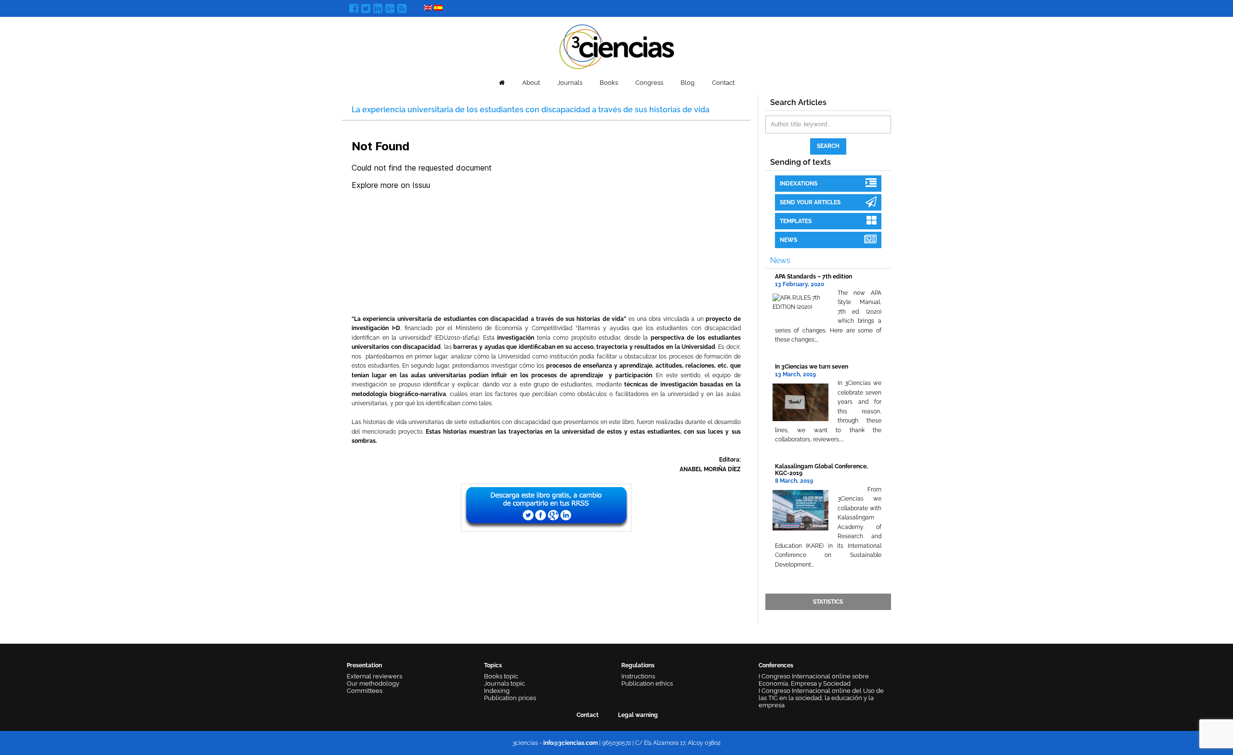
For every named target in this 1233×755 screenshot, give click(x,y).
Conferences (776, 665)
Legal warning (638, 715)
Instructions (638, 676)
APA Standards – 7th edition (813, 276)
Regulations (638, 665)
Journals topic (504, 683)
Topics (493, 665)
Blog (688, 82)
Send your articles (810, 202)
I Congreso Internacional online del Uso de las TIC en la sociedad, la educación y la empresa (821, 698)
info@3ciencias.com (570, 743)
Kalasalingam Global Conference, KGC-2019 (821, 469)
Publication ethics (647, 683)
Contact (723, 82)
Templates (796, 221)
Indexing (497, 690)
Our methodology (373, 683)
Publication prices (510, 698)
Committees (364, 690)
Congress (649, 82)
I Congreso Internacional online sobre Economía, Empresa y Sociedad (814, 680)
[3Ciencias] (616, 45)
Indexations (798, 183)
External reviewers (374, 676)
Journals (569, 82)
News (788, 240)
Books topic (501, 676)
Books (609, 82)
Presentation (364, 665)
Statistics (828, 601)
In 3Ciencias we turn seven (811, 366)
